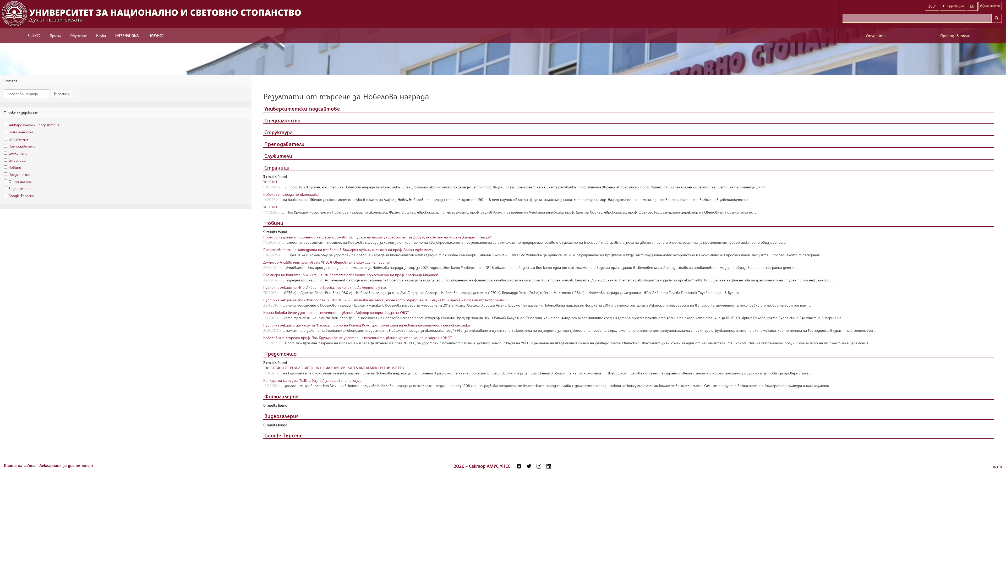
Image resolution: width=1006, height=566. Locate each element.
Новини (14, 167)
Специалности (20, 132)
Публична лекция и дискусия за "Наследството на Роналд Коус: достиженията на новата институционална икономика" (367, 325)
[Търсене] (996, 18)
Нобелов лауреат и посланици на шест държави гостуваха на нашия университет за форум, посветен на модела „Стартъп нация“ (377, 237)
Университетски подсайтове (33, 125)
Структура (18, 139)
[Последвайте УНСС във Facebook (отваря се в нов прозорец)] (519, 466)
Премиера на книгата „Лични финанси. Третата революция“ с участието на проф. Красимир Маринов (350, 275)
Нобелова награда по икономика (291, 194)
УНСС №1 (270, 181)
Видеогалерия (19, 188)
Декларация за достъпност (66, 465)
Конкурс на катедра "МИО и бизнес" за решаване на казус (312, 380)
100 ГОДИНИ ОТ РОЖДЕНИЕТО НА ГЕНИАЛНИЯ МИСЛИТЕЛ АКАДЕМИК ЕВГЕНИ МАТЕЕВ (333, 368)
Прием (55, 35)
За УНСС (34, 35)
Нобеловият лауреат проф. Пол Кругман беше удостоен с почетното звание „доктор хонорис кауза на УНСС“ (357, 337)
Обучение (78, 35)
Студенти (876, 35)
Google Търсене (21, 195)
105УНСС (156, 35)
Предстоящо (19, 174)
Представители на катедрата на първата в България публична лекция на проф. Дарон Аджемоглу (348, 249)
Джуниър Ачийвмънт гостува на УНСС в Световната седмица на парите (326, 262)
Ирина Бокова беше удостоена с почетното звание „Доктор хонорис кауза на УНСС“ (336, 312)
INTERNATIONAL (127, 35)
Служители (18, 153)
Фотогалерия (19, 181)
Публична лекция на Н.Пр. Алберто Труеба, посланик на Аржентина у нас (325, 287)
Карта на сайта (20, 465)
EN (972, 6)
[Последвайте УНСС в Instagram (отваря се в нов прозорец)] (538, 466)
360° (932, 6)
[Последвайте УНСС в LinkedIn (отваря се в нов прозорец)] (548, 466)
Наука (101, 35)
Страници (17, 160)
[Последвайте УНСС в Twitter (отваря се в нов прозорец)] (529, 466)
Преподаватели (955, 35)
